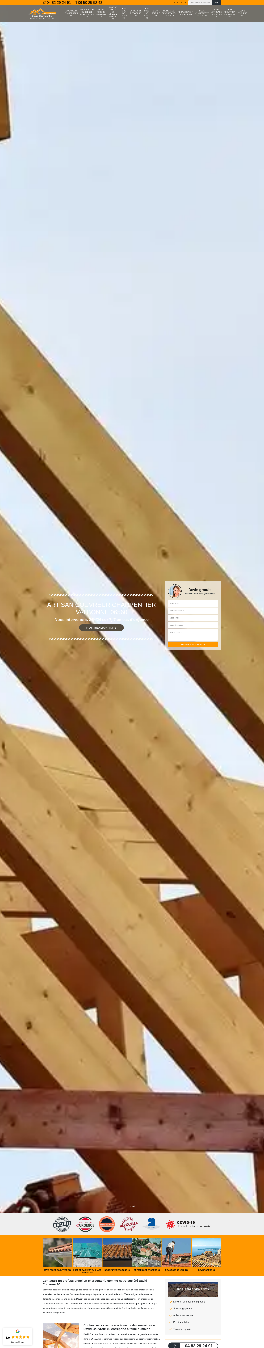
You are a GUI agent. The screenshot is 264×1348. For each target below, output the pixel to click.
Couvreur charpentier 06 (71, 13)
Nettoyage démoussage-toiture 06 (169, 13)
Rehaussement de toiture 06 (185, 13)
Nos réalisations (101, 627)
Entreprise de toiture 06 (135, 13)
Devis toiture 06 (156, 13)
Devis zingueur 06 (242, 13)
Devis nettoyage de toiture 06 (216, 13)
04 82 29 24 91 (59, 2)
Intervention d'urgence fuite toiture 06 (87, 13)
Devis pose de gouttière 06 (101, 13)
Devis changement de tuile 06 (202, 13)
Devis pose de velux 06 (147, 13)
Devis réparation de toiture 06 (229, 13)
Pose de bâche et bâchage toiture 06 (112, 13)
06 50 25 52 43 (90, 2)
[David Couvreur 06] (41, 13)
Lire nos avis (17, 1342)
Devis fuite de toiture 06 (124, 13)
